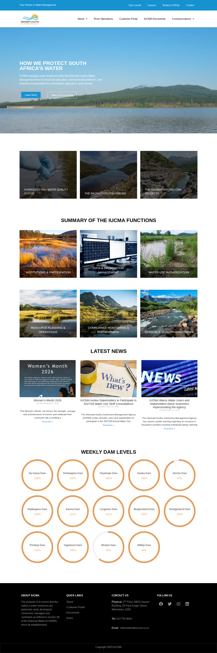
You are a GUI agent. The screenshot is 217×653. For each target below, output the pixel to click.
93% (179, 478)
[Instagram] (178, 604)
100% (37, 478)
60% (108, 550)
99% (144, 550)
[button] (107, 131)
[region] (108, 80)
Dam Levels (135, 5)
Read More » (47, 422)
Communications (181, 19)
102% (37, 550)
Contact (190, 5)
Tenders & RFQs (171, 5)
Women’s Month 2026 (47, 400)
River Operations (103, 19)
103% (73, 478)
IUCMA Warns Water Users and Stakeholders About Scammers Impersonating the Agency (169, 404)
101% (73, 514)
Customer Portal (128, 19)
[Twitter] (170, 604)
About (81, 19)
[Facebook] (161, 604)
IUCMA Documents (155, 19)
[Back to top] (192, 615)
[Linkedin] (187, 604)
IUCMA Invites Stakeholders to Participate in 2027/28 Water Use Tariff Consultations (108, 402)
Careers (152, 5)
